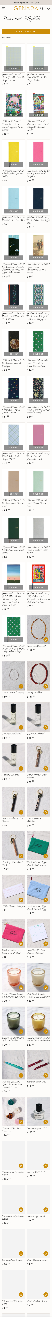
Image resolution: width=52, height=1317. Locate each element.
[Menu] (3, 8)
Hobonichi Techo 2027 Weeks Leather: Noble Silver (38, 550)
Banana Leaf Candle (12, 1260)
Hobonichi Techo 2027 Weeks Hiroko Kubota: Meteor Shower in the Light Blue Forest (13, 268)
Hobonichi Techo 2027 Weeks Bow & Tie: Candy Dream (13, 410)
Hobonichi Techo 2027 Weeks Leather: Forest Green (13, 550)
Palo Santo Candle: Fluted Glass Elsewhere (38, 995)
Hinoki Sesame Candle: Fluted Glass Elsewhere (38, 1039)
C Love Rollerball (35, 733)
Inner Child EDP (36, 1172)
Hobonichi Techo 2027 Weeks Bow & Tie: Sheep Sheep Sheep (38, 363)
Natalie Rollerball (10, 774)
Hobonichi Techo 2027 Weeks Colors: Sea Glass (13, 219)
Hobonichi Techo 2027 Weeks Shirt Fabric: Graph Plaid (13, 456)
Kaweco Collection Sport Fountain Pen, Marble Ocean (12, 1084)
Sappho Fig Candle (36, 1216)
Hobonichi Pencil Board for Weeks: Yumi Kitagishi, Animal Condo (37, 125)
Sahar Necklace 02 (36, 646)
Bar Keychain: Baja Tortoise (37, 776)
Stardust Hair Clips (36, 1081)
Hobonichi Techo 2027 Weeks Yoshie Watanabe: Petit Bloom (13, 316)
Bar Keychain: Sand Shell (12, 864)
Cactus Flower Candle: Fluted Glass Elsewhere (13, 995)
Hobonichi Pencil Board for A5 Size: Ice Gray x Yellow (13, 77)
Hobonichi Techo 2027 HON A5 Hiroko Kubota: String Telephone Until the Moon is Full (13, 599)
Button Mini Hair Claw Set (11, 1130)
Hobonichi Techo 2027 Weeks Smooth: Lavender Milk (38, 456)
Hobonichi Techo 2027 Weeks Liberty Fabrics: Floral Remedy (38, 410)
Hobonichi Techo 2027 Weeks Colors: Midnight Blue (38, 220)
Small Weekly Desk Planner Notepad (36, 951)
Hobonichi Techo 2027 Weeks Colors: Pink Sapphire (38, 174)
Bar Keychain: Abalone (34, 820)
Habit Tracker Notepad (13, 906)
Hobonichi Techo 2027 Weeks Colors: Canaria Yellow (13, 174)
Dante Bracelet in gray (13, 692)
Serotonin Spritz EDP (38, 1128)
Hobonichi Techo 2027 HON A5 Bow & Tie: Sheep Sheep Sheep (13, 649)
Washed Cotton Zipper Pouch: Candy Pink (12, 951)
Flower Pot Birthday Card (12, 1302)
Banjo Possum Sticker (38, 1260)
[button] (41, 8)
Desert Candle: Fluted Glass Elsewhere (13, 1039)
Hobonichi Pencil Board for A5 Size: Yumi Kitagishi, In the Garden (13, 125)
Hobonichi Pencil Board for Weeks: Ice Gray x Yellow (37, 77)
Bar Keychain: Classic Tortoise (13, 820)
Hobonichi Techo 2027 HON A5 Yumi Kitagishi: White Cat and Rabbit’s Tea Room (38, 598)
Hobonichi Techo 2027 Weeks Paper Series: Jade (38, 503)
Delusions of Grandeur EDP (13, 1174)
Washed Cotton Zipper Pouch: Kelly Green (37, 864)
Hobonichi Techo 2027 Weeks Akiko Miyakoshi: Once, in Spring (38, 268)
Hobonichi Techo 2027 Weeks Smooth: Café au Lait (13, 503)
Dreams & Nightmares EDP (13, 1217)
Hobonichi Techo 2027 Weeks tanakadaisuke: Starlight (13, 363)
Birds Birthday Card (37, 1301)
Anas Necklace (34, 692)
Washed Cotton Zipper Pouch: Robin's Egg (37, 908)
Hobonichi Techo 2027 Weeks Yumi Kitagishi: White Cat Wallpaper (38, 316)
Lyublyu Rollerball (11, 733)
